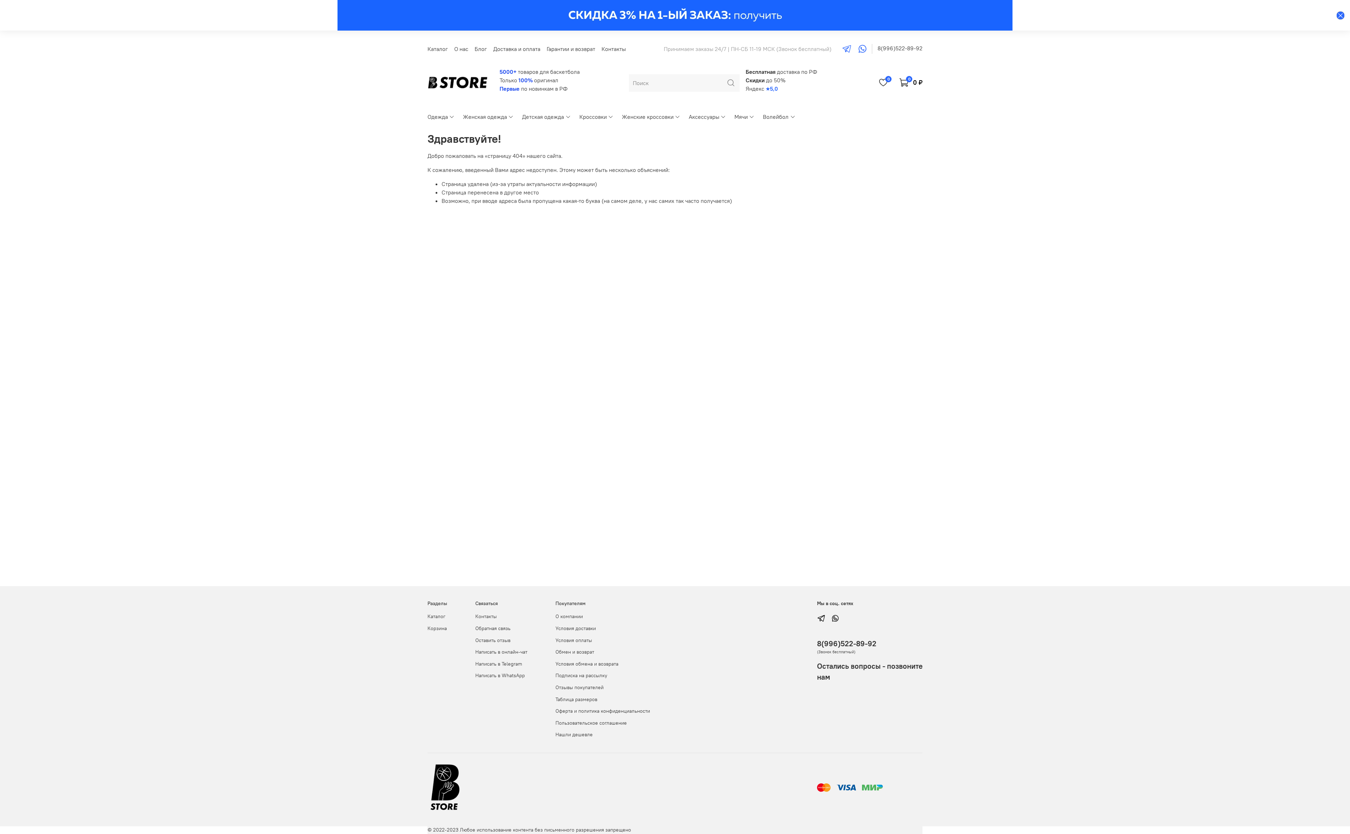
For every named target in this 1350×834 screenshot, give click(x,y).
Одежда (438, 116)
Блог (481, 48)
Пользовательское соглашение (591, 723)
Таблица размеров (576, 699)
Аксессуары (704, 116)
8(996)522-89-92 (900, 48)
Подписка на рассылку (581, 675)
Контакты (614, 48)
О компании (569, 616)
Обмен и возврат (574, 652)
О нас (461, 48)
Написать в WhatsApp (500, 675)
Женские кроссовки (648, 116)
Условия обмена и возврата (586, 664)
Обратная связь (492, 628)
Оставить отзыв (492, 640)
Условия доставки (575, 628)
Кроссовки (593, 116)
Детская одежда (543, 116)
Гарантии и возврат (571, 48)
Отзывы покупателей (579, 687)
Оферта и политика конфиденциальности (602, 711)
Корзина (437, 628)
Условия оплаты (573, 640)
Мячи (741, 116)
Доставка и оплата (516, 48)
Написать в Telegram (498, 664)
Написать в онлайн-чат (501, 652)
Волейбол (776, 116)
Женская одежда (485, 116)
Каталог (438, 48)
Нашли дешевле (574, 734)
